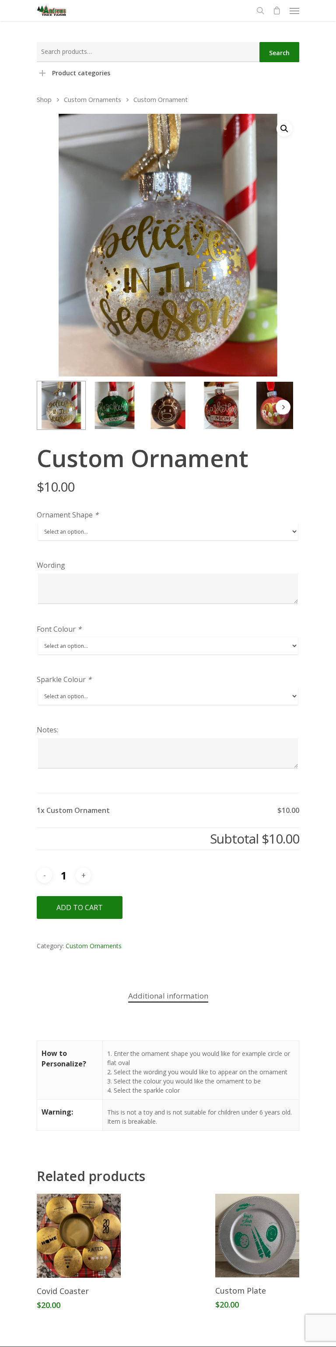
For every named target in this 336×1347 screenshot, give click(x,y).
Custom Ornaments (92, 99)
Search (279, 53)
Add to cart (79, 907)
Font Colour (59, 629)
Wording (51, 565)
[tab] (168, 996)
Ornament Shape (67, 515)
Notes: (47, 730)
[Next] (283, 407)
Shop (44, 99)
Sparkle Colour (64, 679)
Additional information (168, 996)
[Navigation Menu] (294, 10)
